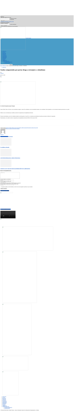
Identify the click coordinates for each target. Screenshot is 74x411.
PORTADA (4, 51)
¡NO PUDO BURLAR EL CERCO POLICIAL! (10, 158)
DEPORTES (4, 57)
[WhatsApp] (13, 78)
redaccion (1, 73)
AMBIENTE (4, 60)
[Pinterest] (9, 78)
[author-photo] (2, 133)
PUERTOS (4, 58)
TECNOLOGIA (7, 408)
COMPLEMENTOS (5, 61)
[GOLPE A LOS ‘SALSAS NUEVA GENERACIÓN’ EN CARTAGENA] (5, 166)
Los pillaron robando (4, 147)
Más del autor (10, 136)
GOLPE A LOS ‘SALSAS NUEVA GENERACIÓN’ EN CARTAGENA (15, 168)
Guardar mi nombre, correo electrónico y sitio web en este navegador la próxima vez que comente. (17, 186)
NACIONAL (4, 55)
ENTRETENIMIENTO (8, 407)
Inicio (1, 65)
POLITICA (4, 54)
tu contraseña (12, 19)
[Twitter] (5, 78)
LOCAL (3, 52)
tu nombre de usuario (13, 18)
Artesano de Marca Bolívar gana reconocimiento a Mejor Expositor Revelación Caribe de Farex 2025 (22, 127)
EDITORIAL (4, 56)
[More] (16, 78)
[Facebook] (2, 78)
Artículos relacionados (4, 136)
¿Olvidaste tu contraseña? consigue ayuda (7, 21)
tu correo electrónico (13, 24)
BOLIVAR (4, 398)
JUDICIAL (4, 65)
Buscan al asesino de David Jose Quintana (12, 128)
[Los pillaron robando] (5, 145)
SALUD (3, 59)
